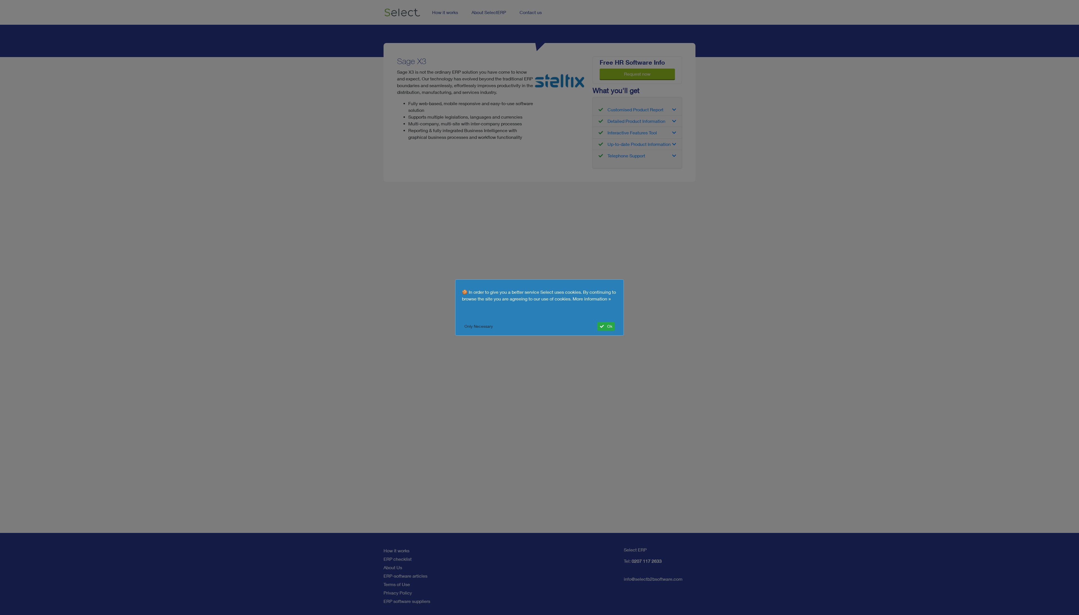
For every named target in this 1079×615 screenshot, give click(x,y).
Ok (609, 326)
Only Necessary (478, 326)
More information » (592, 298)
